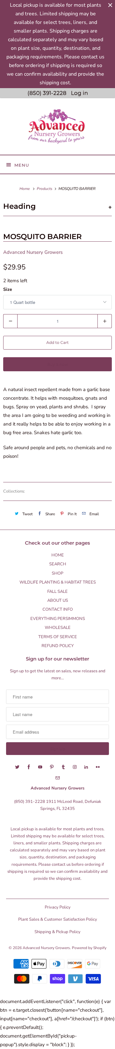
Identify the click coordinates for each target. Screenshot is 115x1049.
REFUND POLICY (58, 646)
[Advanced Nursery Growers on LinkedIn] (86, 767)
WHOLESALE (58, 627)
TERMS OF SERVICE (57, 637)
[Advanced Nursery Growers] (57, 128)
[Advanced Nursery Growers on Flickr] (98, 767)
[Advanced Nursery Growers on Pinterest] (52, 767)
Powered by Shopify (89, 947)
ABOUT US (57, 600)
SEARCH (57, 564)
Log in (79, 93)
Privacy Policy (58, 907)
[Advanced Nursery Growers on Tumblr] (63, 767)
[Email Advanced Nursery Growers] (57, 778)
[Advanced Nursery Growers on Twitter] (17, 767)
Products (45, 188)
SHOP (57, 573)
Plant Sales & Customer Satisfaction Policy (57, 919)
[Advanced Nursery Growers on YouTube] (40, 767)
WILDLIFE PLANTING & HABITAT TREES (57, 582)
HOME (57, 555)
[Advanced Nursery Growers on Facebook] (29, 767)
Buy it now (57, 364)
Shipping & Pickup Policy (57, 932)
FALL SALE (57, 591)
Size (7, 289)
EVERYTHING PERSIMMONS (57, 619)
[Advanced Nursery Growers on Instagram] (75, 767)
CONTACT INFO (57, 609)
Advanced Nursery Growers (33, 252)
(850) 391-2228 (46, 93)
